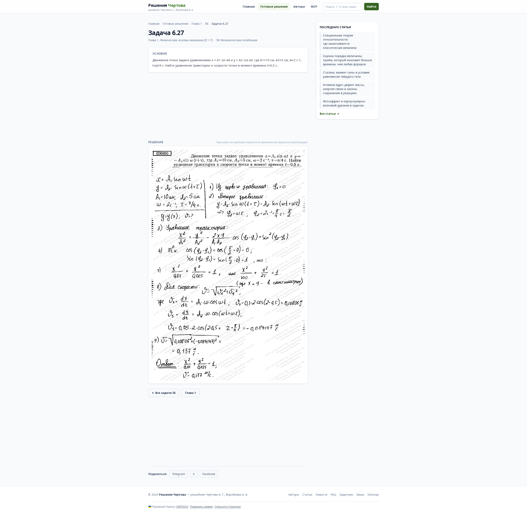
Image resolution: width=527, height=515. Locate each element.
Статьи (307, 494)
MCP (314, 6)
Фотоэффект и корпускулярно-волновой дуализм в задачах (344, 103)
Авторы (299, 6)
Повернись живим (201, 506)
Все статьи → (329, 114)
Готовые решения (274, 6)
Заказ (360, 494)
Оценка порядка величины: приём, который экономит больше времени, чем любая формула (347, 60)
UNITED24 (182, 506)
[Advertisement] (228, 106)
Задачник (346, 494)
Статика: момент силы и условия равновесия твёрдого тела (346, 74)
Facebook (208, 474)
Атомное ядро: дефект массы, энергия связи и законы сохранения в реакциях (344, 89)
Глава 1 (197, 24)
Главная (249, 6)
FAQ (333, 494)
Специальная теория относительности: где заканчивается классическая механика (340, 41)
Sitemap (373, 494)
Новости (321, 494)
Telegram (178, 474)
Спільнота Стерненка (228, 506)
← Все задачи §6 (164, 393)
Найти (371, 6)
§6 (206, 24)
